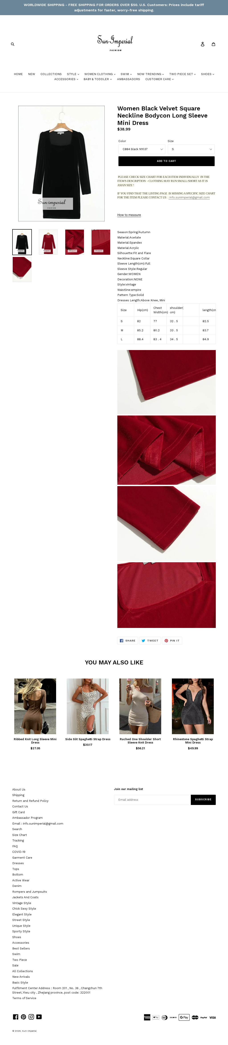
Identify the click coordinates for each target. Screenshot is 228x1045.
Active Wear (20, 880)
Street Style (21, 920)
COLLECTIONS (51, 74)
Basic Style (20, 982)
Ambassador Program (27, 817)
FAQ (15, 846)
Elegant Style (22, 914)
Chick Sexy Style (24, 908)
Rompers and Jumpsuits (29, 891)
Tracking (18, 840)
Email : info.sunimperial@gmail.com (37, 823)
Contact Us (20, 806)
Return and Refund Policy (30, 801)
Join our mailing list (128, 789)
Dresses (18, 863)
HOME (18, 74)
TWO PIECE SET (181, 74)
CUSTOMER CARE (158, 79)
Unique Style (21, 925)
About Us (18, 789)
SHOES (206, 74)
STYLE (72, 74)
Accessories (20, 942)
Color (122, 141)
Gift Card (18, 812)
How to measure (129, 215)
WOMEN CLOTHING (99, 74)
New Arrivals (21, 976)
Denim (17, 886)
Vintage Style (21, 903)
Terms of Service (24, 998)
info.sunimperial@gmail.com (189, 197)
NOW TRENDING (149, 74)
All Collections (22, 971)
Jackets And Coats (25, 897)
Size (171, 141)
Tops (15, 869)
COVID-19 (18, 852)
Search (17, 829)
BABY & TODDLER (96, 79)
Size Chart (19, 835)
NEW (31, 74)
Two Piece (19, 959)
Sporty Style (21, 931)
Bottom (17, 874)
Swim (16, 954)
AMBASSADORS (128, 79)
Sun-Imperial (29, 1031)
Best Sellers (21, 948)
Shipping (18, 795)
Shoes (16, 937)
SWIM (125, 74)
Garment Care (22, 857)
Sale (15, 965)
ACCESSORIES (65, 79)
